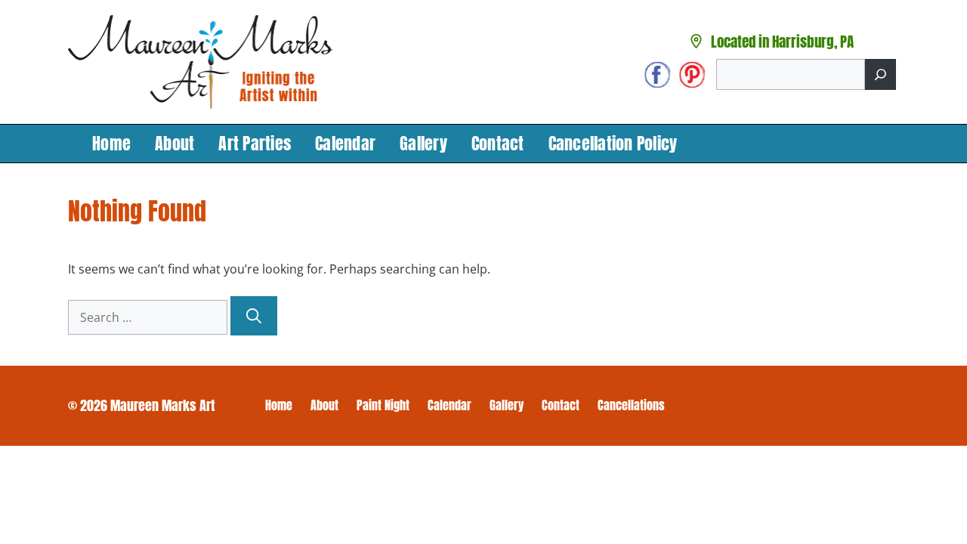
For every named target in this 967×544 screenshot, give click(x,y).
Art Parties (254, 143)
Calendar (345, 143)
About (174, 143)
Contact (497, 143)
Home (111, 143)
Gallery (423, 143)
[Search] (880, 74)
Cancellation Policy (613, 143)
